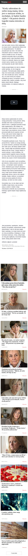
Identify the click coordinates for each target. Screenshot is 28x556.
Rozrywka (24, 289)
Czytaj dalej (14, 553)
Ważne (6, 2)
